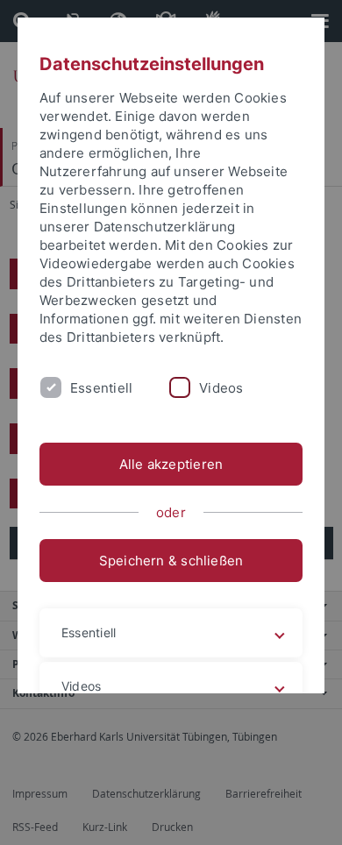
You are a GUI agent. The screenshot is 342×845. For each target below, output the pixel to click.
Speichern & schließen (171, 560)
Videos (221, 388)
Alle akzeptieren (171, 464)
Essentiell (101, 388)
